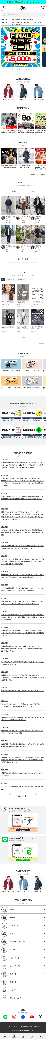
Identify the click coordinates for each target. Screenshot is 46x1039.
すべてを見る (23, 259)
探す (23, 1037)
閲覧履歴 (14, 1037)
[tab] (17, 69)
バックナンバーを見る (38, 174)
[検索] (3, 14)
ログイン (3, 10)
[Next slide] (43, 47)
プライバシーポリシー (12, 1026)
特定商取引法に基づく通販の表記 (30, 1026)
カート (42, 10)
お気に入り (32, 1037)
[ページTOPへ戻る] (43, 1034)
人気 (32, 191)
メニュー (4, 1037)
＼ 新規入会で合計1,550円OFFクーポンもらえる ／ (23, 2)
